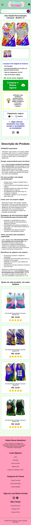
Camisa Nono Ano (15, 505)
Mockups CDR (15, 509)
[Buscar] (28, 11)
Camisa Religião (15, 486)
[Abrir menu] (2, 4)
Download (15, 460)
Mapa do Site (15, 466)
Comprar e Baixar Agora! (13, 85)
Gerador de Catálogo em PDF (15, 469)
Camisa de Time (15, 512)
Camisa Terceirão (15, 480)
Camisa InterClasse (15, 483)
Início (15, 457)
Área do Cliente (15, 463)
